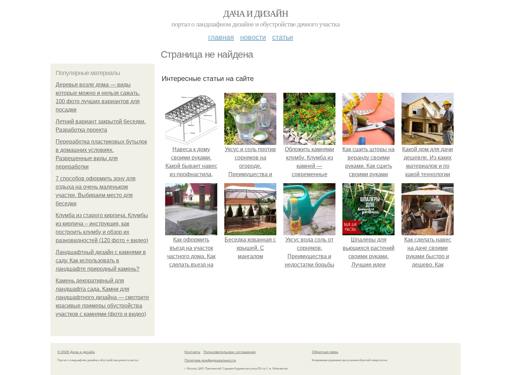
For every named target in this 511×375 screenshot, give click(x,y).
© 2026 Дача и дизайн (76, 351)
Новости (253, 37)
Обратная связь (325, 351)
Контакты (192, 351)
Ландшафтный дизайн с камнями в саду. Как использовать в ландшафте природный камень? (101, 260)
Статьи (282, 37)
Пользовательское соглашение (229, 351)
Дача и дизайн (255, 13)
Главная (221, 37)
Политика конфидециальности (210, 360)
